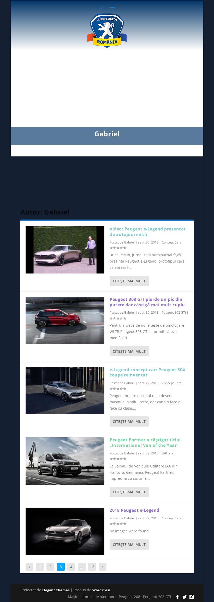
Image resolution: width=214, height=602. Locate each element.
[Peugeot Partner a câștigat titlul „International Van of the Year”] (65, 460)
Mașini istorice (80, 596)
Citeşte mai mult (129, 280)
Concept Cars (171, 242)
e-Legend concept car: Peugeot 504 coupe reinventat (147, 372)
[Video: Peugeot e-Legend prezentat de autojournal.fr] (65, 249)
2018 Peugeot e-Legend (134, 510)
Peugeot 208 (129, 596)
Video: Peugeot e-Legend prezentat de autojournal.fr (148, 231)
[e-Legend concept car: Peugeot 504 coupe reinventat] (65, 390)
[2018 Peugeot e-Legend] (65, 531)
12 (92, 566)
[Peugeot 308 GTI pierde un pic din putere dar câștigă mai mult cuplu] (65, 320)
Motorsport (106, 596)
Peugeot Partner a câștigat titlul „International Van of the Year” (145, 442)
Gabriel (129, 242)
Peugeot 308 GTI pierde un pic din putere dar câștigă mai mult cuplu (147, 302)
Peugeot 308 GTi (174, 312)
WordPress (101, 590)
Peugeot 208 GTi (157, 596)
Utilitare (168, 453)
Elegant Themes (55, 590)
